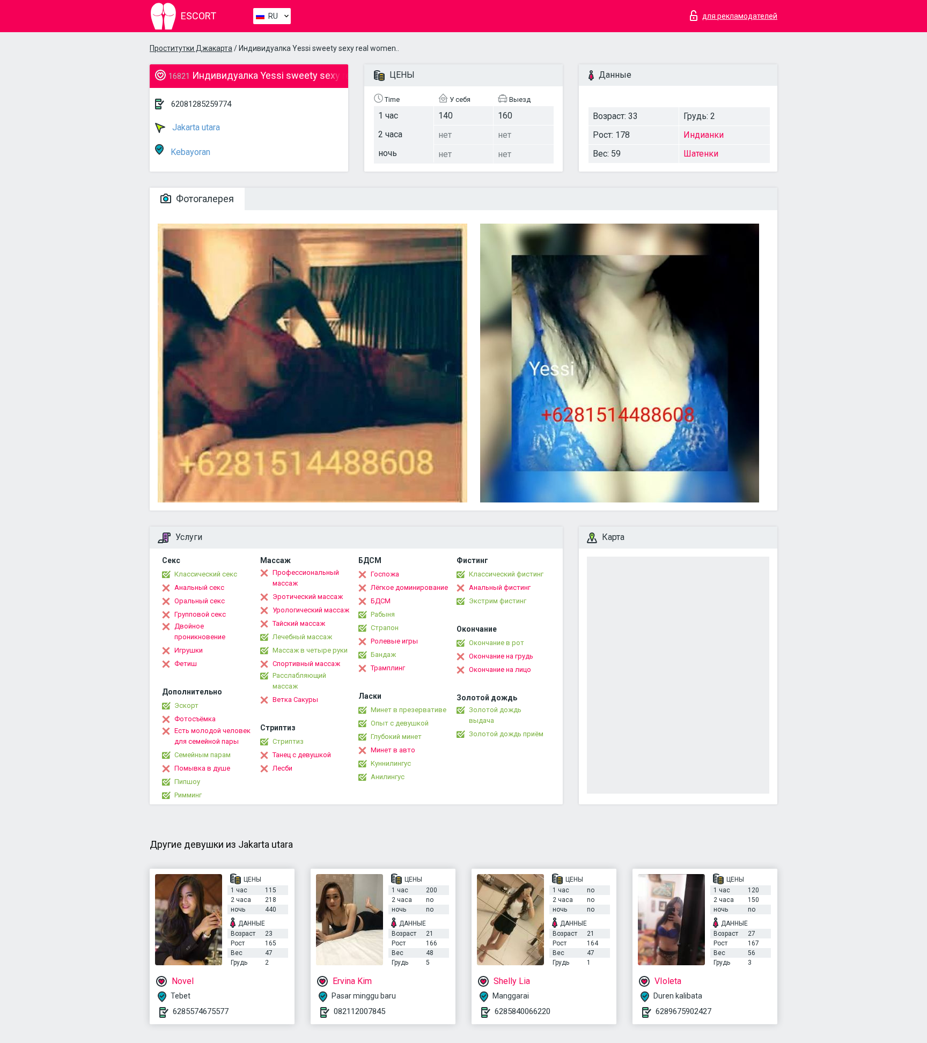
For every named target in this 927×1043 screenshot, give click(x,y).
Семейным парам (202, 755)
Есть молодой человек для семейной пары (212, 736)
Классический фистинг (506, 574)
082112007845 (359, 1011)
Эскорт (186, 705)
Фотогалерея (204, 198)
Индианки (703, 135)
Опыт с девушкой (400, 723)
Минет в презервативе (408, 710)
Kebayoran (189, 152)
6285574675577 (201, 1011)
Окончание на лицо (500, 669)
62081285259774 (201, 104)
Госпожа (385, 574)
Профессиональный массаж (306, 577)
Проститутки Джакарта (191, 48)
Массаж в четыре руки (310, 650)
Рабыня (383, 614)
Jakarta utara (195, 127)
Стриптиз (288, 741)
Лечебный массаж (302, 637)
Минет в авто (393, 750)
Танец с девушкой (302, 755)
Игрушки (188, 650)
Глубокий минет (396, 737)
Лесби (282, 768)
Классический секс (205, 574)
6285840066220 (522, 1011)
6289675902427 (683, 1011)
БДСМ (381, 601)
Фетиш (185, 664)
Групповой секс (200, 614)
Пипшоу (187, 782)
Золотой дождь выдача (495, 715)
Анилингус (387, 777)
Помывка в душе (202, 768)
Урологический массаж (311, 610)
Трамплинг (388, 668)
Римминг (188, 795)
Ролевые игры (394, 641)
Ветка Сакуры (295, 700)
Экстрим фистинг (497, 601)
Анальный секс (199, 587)
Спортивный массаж (306, 664)
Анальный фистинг (500, 587)
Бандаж (383, 654)
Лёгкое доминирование (409, 587)
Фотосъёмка (195, 719)
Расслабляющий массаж (299, 680)
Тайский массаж (299, 623)
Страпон (385, 628)
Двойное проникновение (199, 631)
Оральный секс (199, 601)
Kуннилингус (391, 763)
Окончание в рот (496, 643)
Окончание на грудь (501, 656)
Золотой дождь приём (506, 734)
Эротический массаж (308, 597)
